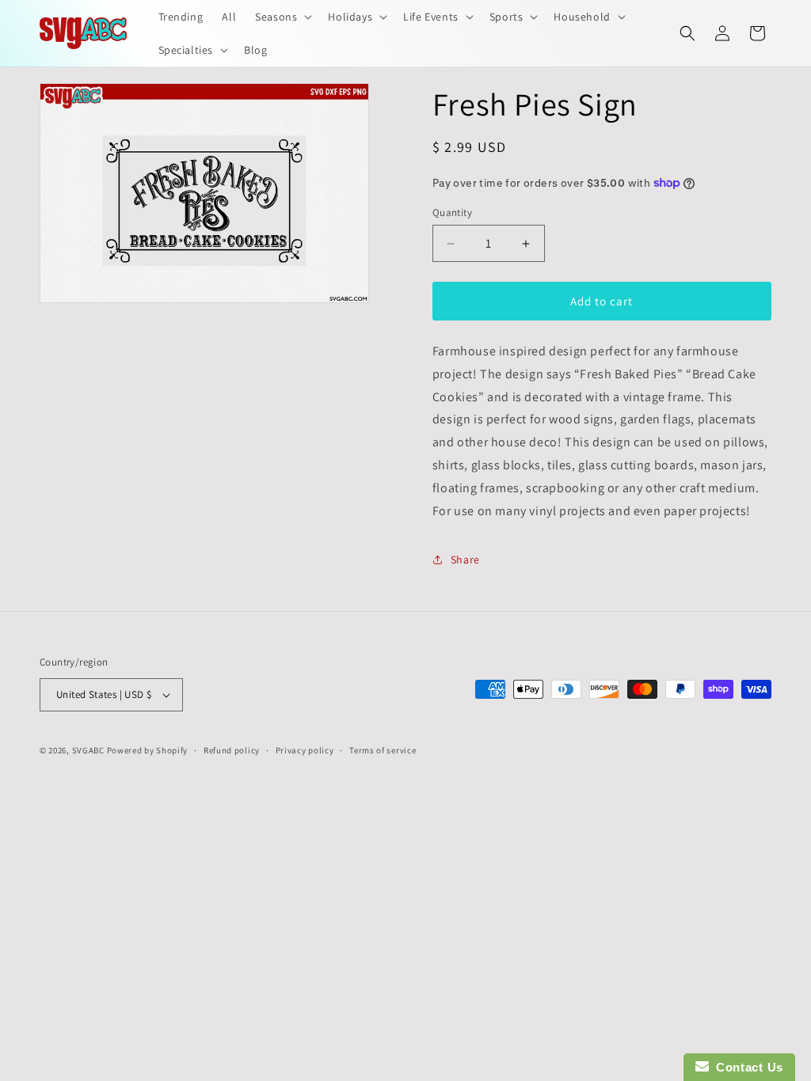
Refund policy (232, 750)
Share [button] (465, 559)
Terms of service (382, 750)
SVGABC (88, 750)
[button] (282, 16)
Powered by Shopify (147, 750)
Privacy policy (305, 750)
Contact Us (746, 1067)
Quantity (452, 212)
